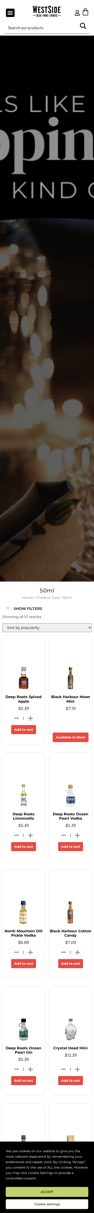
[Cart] (85, 12)
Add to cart (23, 730)
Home (27, 598)
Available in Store (70, 737)
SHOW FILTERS (28, 607)
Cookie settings (47, 1204)
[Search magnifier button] (83, 27)
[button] (10, 13)
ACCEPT (47, 1192)
